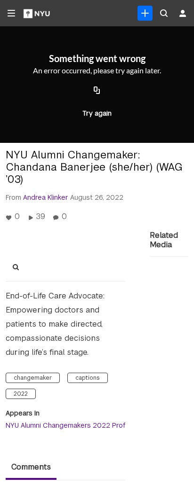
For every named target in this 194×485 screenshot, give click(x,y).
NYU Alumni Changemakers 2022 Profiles (71, 425)
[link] (145, 13)
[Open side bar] (11, 13)
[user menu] (182, 13)
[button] (18, 267)
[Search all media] (163, 13)
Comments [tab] (31, 467)
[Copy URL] (97, 90)
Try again (97, 113)
